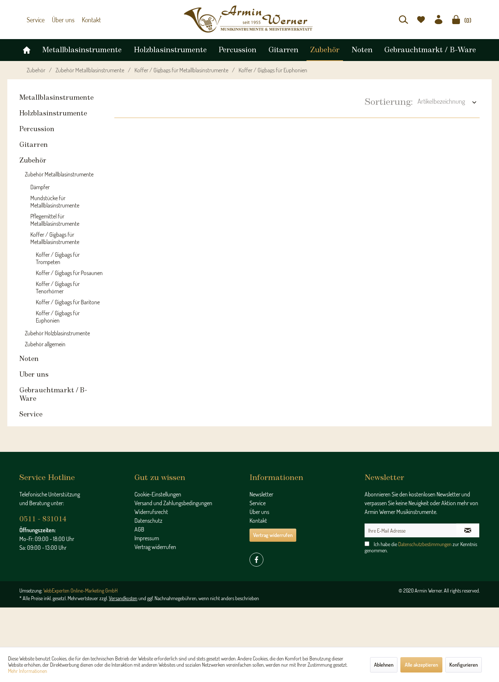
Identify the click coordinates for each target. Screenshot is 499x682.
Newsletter (261, 494)
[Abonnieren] (467, 530)
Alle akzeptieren (421, 665)
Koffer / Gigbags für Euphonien (58, 316)
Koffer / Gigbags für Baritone (68, 302)
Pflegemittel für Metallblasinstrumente (54, 220)
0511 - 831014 (42, 519)
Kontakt (86, 19)
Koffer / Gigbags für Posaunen (69, 273)
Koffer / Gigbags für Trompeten (58, 258)
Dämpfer (40, 187)
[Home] (26, 48)
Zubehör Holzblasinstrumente (57, 333)
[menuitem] (403, 19)
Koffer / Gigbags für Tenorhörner (58, 287)
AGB (139, 529)
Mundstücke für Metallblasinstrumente (54, 201)
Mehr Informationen (27, 671)
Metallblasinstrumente (56, 98)
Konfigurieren (463, 665)
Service (35, 19)
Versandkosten (123, 598)
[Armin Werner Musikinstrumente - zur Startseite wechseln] (249, 19)
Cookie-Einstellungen (157, 494)
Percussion (36, 129)
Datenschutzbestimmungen (425, 544)
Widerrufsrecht (151, 511)
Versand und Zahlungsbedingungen (173, 503)
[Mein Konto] (438, 19)
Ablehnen (383, 665)
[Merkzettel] (421, 19)
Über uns (60, 19)
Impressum (146, 538)
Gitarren (33, 145)
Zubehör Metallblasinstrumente (59, 174)
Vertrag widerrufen (155, 546)
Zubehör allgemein (45, 344)
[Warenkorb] (456, 19)
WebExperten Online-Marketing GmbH (80, 590)
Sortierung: (389, 102)
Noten (29, 359)
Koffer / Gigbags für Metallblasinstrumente (54, 238)
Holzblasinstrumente (53, 113)
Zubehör (32, 160)
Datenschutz (148, 520)
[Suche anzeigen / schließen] (403, 19)
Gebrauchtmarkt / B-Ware (53, 394)
